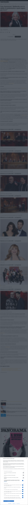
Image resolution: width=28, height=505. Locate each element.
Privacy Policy (18, 503)
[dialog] (14, 481)
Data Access (14, 503)
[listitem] (14, 471)
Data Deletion (9, 503)
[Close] (26, 458)
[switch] (23, 472)
